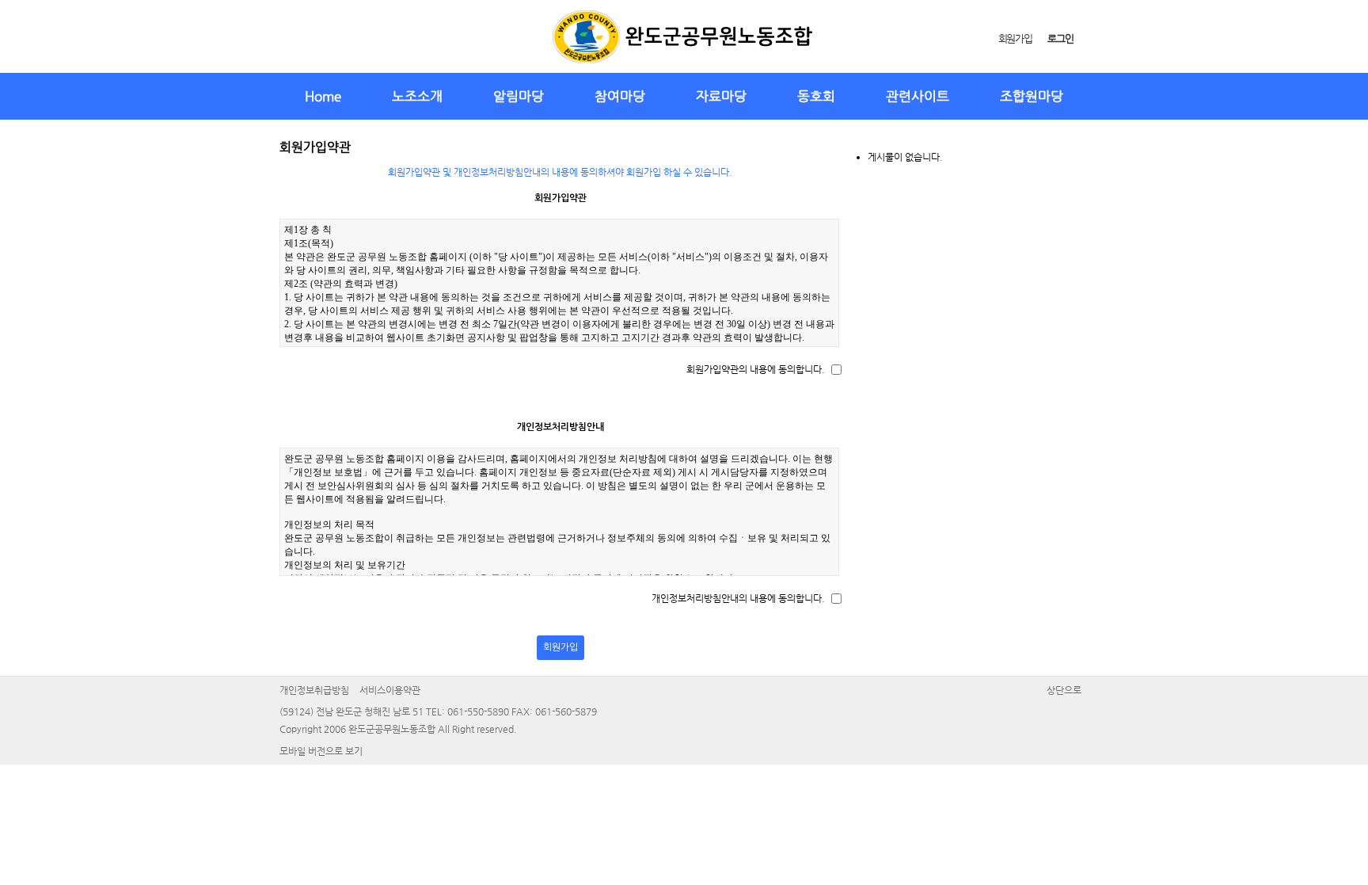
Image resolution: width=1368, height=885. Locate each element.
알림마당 (518, 96)
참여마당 (620, 96)
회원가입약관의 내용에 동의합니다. (755, 369)
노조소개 (417, 96)
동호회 (816, 96)
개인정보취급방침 (314, 690)
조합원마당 (1031, 96)
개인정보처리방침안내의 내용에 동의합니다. (738, 598)
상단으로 (1064, 690)
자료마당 (721, 96)
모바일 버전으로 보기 (321, 751)
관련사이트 (917, 96)
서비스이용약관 (389, 690)
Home (323, 96)
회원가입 (1015, 38)
